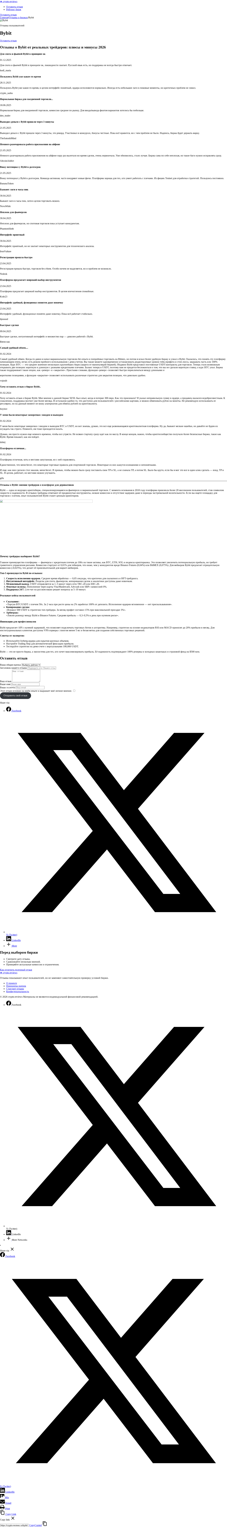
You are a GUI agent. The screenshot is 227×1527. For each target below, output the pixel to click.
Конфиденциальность (17, 991)
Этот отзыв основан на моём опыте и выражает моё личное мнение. (36, 691)
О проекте (11, 983)
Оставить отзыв (14, 6)
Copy (35, 1525)
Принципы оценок (16, 986)
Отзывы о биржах (18, 17)
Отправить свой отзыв (15, 695)
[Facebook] (9, 1004)
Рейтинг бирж (13, 9)
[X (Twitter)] (116, 1226)
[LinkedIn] (9, 1234)
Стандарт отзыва (15, 988)
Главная (4, 17)
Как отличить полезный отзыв (16, 969)
